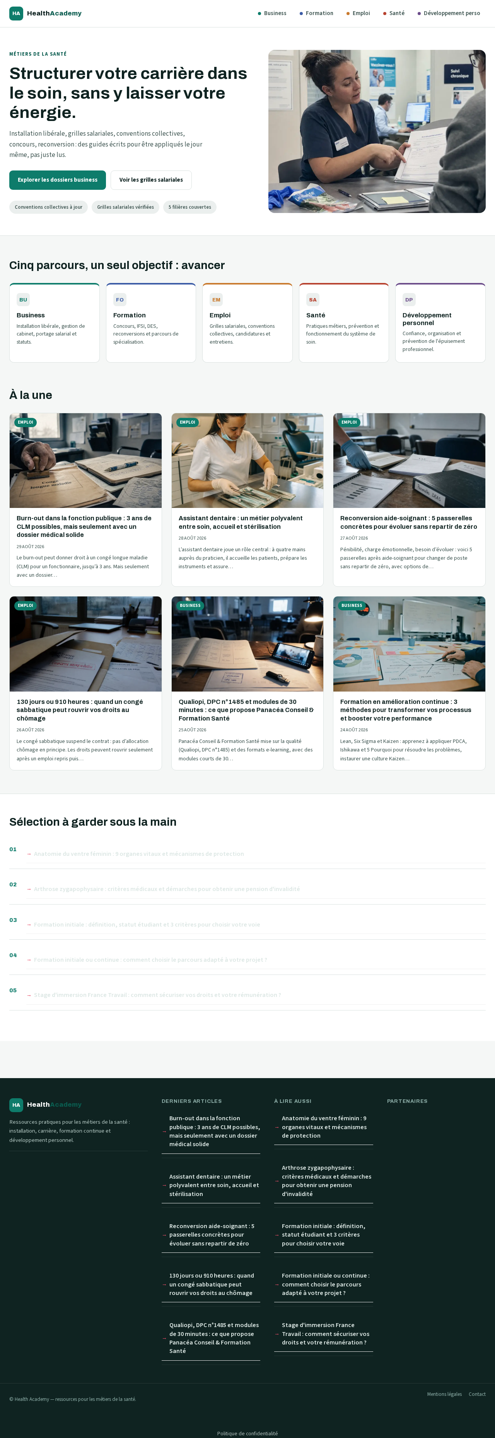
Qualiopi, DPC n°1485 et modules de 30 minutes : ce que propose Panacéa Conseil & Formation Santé (214, 1338)
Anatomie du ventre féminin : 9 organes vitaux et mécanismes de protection (139, 854)
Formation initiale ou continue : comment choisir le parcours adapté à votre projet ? (150, 960)
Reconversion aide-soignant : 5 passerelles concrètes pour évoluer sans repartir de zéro (211, 1235)
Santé (397, 13)
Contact (477, 1394)
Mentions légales (444, 1394)
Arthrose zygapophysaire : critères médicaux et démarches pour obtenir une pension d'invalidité (167, 889)
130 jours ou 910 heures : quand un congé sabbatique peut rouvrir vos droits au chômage (211, 1284)
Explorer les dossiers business (57, 180)
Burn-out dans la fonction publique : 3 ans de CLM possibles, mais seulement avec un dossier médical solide (214, 1131)
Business (275, 13)
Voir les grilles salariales (151, 180)
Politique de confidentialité (247, 1433)
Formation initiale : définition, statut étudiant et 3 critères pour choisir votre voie (147, 924)
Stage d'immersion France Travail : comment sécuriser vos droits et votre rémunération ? (157, 995)
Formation (319, 13)
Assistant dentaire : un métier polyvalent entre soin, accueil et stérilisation (214, 1185)
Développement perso (452, 13)
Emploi (361, 13)
